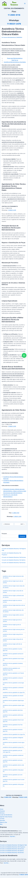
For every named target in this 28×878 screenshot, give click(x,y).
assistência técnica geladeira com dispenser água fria (11, 669)
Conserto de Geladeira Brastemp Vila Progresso (12, 847)
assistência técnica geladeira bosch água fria (13, 659)
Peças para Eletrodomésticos (14, 58)
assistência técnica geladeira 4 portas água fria (12, 649)
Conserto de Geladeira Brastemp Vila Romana (14, 557)
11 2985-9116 (14, 15)
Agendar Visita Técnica (6, 816)
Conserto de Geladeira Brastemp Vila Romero (14, 562)
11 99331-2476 (14, 24)
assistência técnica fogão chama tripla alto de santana (13, 586)
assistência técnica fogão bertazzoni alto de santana (13, 576)
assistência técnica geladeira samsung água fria (12, 760)
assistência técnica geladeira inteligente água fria (13, 738)
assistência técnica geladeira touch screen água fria (13, 780)
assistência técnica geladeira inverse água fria (13, 743)
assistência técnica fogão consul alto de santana (13, 591)
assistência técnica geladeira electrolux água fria (13, 710)
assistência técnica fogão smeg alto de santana (13, 635)
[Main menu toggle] (24, 3)
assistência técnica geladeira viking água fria (13, 785)
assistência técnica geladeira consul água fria (13, 683)
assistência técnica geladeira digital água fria (13, 701)
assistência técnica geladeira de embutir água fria (13, 696)
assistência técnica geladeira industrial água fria (12, 730)
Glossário (2, 820)
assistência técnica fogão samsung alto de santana (13, 630)
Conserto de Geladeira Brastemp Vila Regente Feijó (13, 845)
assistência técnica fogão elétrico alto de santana (13, 615)
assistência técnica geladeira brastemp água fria (13, 664)
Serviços (2, 813)
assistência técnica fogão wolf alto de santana (12, 644)
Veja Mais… (6, 863)
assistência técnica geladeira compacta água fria (13, 678)
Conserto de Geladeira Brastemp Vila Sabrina (13, 560)
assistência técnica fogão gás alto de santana (12, 620)
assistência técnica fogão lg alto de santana (12, 625)
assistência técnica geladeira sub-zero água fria (12, 775)
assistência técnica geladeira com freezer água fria (13, 673)
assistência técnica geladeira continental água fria (13, 688)
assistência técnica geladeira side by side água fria (13, 765)
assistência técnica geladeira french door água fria (13, 720)
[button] (24, 355)
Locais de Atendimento (6, 814)
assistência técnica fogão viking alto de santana (13, 639)
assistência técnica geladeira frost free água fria (12, 725)
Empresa (2, 811)
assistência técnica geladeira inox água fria (14, 734)
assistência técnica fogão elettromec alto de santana (13, 610)
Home (1, 809)
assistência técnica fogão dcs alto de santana (12, 601)
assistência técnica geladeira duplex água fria (13, 706)
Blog (1, 824)
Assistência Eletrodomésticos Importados (15, 62)
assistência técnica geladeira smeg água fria (13, 770)
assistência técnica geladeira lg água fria (13, 747)
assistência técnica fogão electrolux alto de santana (14, 606)
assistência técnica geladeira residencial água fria (13, 756)
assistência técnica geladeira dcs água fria (13, 692)
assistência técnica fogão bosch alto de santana (13, 581)
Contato (2, 818)
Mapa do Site (3, 822)
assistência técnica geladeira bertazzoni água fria (13, 654)
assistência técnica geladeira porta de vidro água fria (12, 751)
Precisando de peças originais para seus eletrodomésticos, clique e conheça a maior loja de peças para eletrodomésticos (14, 491)
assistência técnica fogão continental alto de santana (13, 596)
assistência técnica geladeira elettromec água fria (13, 715)
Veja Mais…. (13, 836)
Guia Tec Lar (15, 60)
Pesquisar (4, 533)
